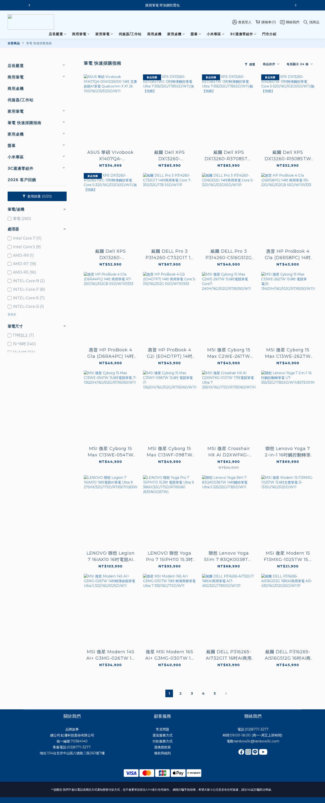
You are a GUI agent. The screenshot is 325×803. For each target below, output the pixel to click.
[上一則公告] (29, 5)
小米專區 (214, 34)
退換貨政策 (162, 747)
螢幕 (194, 34)
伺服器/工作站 (130, 34)
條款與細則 (162, 753)
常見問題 (162, 729)
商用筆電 (79, 34)
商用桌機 (154, 34)
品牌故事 (72, 729)
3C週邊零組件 (241, 34)
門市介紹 (269, 34)
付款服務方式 (162, 741)
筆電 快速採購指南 (39, 43)
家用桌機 (174, 34)
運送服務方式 (162, 735)
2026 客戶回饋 (22, 180)
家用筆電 (102, 34)
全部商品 (14, 43)
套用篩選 (39, 196)
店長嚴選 (56, 34)
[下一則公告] (296, 5)
